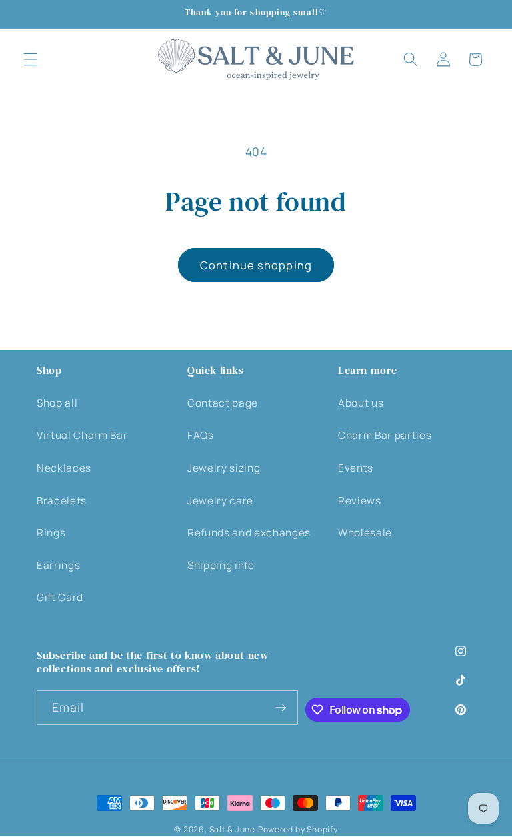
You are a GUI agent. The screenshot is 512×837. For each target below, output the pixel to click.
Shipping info (221, 565)
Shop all (57, 403)
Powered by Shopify (298, 829)
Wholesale (365, 533)
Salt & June (232, 829)
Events (355, 468)
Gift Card (60, 597)
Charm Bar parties (384, 435)
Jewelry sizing (223, 468)
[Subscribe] (281, 707)
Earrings (58, 565)
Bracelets (62, 501)
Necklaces (64, 468)
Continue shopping (256, 265)
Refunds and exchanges (249, 533)
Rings (51, 533)
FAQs (200, 435)
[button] (31, 59)
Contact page (222, 403)
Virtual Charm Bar (82, 435)
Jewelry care (220, 501)
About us (360, 403)
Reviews (359, 501)
